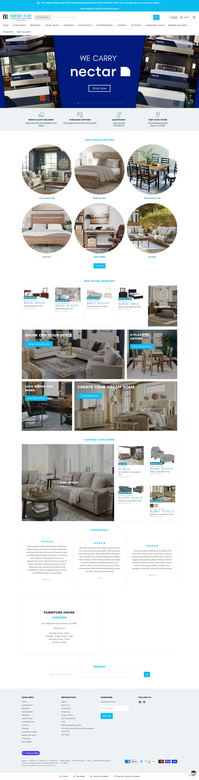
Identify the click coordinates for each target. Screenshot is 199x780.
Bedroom (35, 25)
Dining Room (52, 25)
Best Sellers (24, 32)
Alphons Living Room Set (161, 514)
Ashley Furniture (30, 308)
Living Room (19, 25)
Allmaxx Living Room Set (129, 501)
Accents (122, 25)
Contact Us (66, 708)
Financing (8, 32)
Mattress (69, 25)
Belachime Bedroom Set (129, 307)
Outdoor (136, 25)
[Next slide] (192, 71)
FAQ (63, 722)
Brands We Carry (177, 25)
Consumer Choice (155, 25)
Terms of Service (68, 718)
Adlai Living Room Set (160, 472)
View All (99, 266)
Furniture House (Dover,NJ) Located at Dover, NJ (40, 763)
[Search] (156, 17)
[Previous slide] (6, 71)
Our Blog (65, 734)
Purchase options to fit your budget (80, 123)
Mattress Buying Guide (71, 725)
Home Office (85, 25)
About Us (65, 705)
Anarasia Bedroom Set (97, 306)
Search (64, 702)
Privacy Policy (67, 715)
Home (6, 25)
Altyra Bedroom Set (64, 309)
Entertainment (105, 25)
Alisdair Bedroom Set (33, 306)
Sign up (106, 716)
